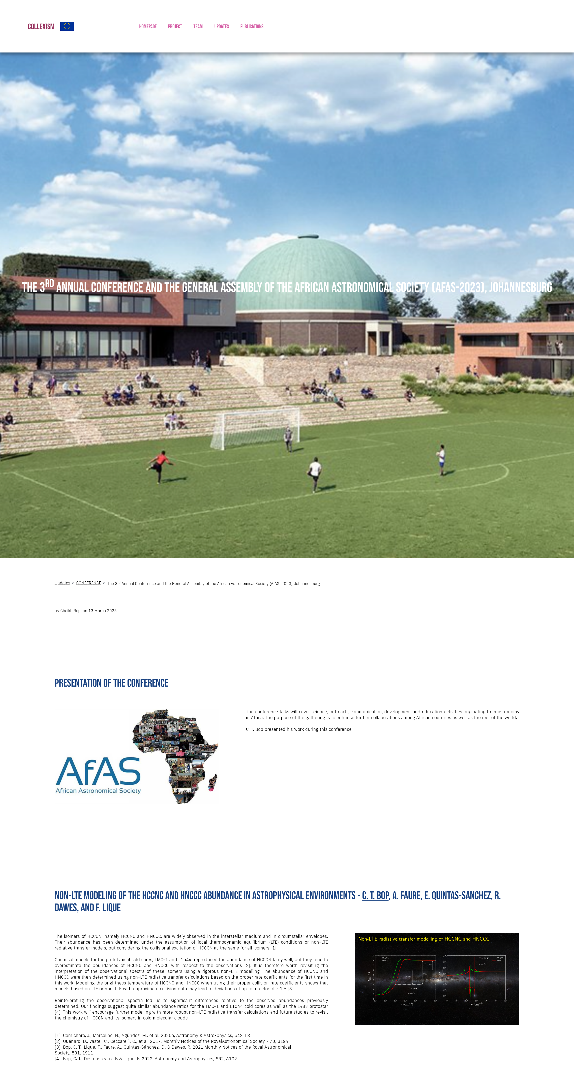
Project (175, 26)
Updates (221, 26)
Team (198, 26)
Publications (251, 26)
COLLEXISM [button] (41, 26)
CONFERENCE (88, 582)
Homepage (148, 26)
